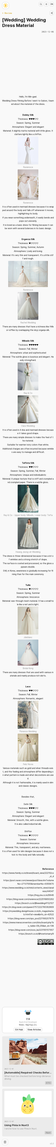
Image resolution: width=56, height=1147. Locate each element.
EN (52, 4)
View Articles (34, 1029)
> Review (7, 13)
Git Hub (19, 1029)
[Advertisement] (28, 64)
